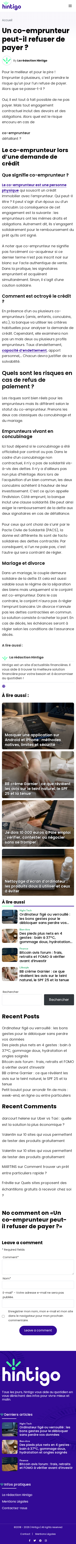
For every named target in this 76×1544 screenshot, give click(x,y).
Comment (11, 1257)
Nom (7, 1278)
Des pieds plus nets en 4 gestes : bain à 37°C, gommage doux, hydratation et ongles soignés (36, 1051)
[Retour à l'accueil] (30, 6)
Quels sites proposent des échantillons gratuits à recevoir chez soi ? (36, 1189)
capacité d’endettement (24, 350)
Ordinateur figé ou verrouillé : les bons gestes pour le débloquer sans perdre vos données (35, 1034)
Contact (25, 1534)
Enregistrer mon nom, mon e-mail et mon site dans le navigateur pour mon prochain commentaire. (40, 1315)
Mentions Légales (15, 1501)
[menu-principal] (70, 6)
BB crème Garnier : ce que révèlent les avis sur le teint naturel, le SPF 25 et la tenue (35, 1079)
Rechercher (11, 992)
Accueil (7, 20)
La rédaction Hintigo (32, 60)
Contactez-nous (14, 1508)
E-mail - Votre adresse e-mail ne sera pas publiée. (33, 1295)
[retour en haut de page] (70, 1522)
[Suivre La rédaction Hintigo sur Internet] (3, 686)
